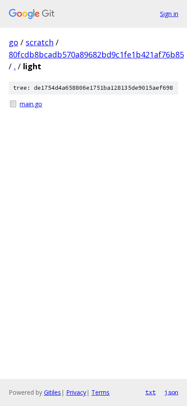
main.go (31, 104)
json (171, 392)
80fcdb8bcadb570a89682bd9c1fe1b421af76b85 (96, 54)
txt (150, 392)
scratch (39, 42)
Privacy (76, 392)
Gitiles (52, 392)
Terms (100, 392)
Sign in (169, 14)
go (13, 42)
